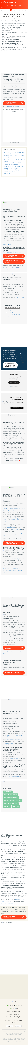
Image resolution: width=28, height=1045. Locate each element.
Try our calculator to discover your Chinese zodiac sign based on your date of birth (13, 570)
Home (9, 1011)
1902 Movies (7, 806)
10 (6, 312)
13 (19, 10)
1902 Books (16, 806)
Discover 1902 (8, 791)
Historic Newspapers (13, 1014)
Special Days (9, 1017)
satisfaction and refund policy (14, 106)
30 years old (17, 735)
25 (8, 316)
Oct (8, 5)
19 (10, 314)
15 (25, 10)
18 (8, 314)
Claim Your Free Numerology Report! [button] (11, 543)
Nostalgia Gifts (16, 1011)
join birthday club (17, 407)
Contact (19, 1020)
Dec (20, 5)
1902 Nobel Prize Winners (11, 797)
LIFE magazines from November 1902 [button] (11, 256)
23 (19, 314)
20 (12, 314)
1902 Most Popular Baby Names (12, 800)
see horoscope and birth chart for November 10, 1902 (10, 365)
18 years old (10, 735)
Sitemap (7, 1020)
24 (6, 316)
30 (19, 316)
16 (19, 312)
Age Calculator (9, 743)
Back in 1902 (7, 173)
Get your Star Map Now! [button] (12, 672)
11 (14, 10)
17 (6, 314)
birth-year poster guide (7, 903)
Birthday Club (18, 1017)
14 (22, 10)
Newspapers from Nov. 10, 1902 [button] (11, 261)
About (13, 1020)
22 (17, 314)
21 (14, 314)
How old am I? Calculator (14, 739)
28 (14, 316)
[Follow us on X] (14, 1005)
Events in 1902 (7, 244)
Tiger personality (14, 559)
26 (10, 316)
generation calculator (14, 776)
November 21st (10, 527)
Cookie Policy (18, 1026)
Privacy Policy (9, 1026)
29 (17, 316)
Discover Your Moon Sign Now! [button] (11, 647)
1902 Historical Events (10, 794)
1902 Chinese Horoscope (11, 803)
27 (12, 316)
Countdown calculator (15, 758)
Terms (14, 1023)
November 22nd (16, 529)
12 (17, 10)
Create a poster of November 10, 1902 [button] (10, 103)
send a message (14, 382)
